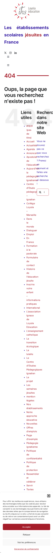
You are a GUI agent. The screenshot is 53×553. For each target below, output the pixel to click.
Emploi (30, 234)
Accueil (30, 141)
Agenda (30, 149)
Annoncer (31, 153)
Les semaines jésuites (31, 389)
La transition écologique (32, 342)
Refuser (26, 534)
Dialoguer (31, 230)
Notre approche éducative (31, 416)
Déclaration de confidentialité (26, 549)
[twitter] (5, 53)
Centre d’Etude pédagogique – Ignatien (33, 192)
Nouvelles (31, 423)
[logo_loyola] (26, 3)
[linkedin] (15, 53)
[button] (48, 495)
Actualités (31, 145)
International (33, 307)
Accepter (26, 527)
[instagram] (10, 53)
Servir (29, 485)
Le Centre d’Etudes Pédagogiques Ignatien (34, 365)
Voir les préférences (26, 542)
